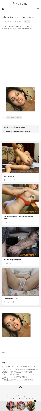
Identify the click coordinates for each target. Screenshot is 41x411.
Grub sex (18, 372)
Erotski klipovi (8, 371)
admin (21, 21)
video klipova (25, 29)
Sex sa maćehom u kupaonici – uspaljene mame (18, 218)
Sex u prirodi (11, 377)
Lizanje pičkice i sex (11, 298)
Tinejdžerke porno (13, 379)
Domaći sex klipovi (23, 369)
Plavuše (15, 374)
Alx (32, 398)
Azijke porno (9, 369)
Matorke (6, 374)
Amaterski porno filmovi (14, 117)
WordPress (19, 398)
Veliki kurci (29, 380)
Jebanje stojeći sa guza (12, 260)
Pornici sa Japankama (25, 374)
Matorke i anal (9, 176)
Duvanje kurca (33, 369)
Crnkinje (16, 369)
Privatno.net (20, 3)
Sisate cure (21, 376)
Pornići (27, 21)
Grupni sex (27, 372)
